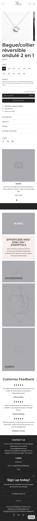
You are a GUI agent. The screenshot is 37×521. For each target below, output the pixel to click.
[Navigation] (3, 4)
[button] (16, 200)
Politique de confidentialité (16, 509)
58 (29, 68)
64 (14, 74)
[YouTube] (23, 515)
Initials (5, 79)
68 (24, 74)
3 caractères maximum (29, 91)
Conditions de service (10, 511)
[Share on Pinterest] (12, 141)
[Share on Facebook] (3, 141)
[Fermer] (33, 476)
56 (24, 68)
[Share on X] (8, 141)
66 (19, 74)
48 (4, 68)
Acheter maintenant (18, 100)
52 (14, 68)
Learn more (18, 195)
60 (4, 74)
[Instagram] (18, 515)
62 (9, 74)
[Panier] (34, 4)
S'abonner (18, 500)
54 (19, 68)
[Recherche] (29, 4)
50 (9, 68)
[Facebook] (14, 515)
